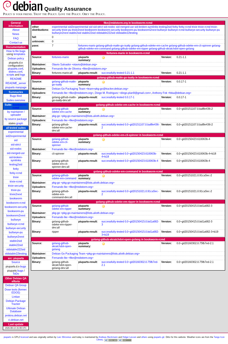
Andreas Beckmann (108, 337)
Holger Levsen (129, 337)
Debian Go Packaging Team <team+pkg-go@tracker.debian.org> (90, 88)
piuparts (7, 337)
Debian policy (16, 58)
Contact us (16, 42)
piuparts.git (159, 337)
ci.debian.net (15, 319)
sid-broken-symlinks (16, 159)
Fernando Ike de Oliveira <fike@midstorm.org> (79, 68)
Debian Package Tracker (16, 302)
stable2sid (16, 240)
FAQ (16, 38)
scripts (10, 74)
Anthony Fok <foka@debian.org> (171, 92)
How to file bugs (15, 51)
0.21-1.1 (129, 72)
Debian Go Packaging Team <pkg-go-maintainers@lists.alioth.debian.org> (96, 253)
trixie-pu (16, 190)
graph (19, 123)
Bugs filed (16, 95)
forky (16, 168)
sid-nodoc (16, 148)
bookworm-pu (16, 211)
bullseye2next (16, 236)
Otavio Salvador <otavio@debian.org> (74, 64)
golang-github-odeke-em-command (64, 177)
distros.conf (15, 71)
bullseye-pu (16, 232)
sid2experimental (16, 136)
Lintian (16, 296)
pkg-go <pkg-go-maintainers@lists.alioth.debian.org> (83, 116)
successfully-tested (112, 72)
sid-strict (16, 144)
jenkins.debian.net (16, 315)
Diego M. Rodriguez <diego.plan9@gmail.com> (123, 92)
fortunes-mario (86, 45)
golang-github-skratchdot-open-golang (171, 48)
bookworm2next (15, 215)
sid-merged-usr (16, 153)
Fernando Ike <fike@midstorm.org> (72, 92)
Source (16, 262)
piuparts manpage (16, 87)
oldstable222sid (15, 249)
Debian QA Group (15, 285)
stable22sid (16, 245)
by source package (16, 119)
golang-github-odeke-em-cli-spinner (190, 45)
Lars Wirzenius (64, 337)
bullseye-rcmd (16, 224)
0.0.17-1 (129, 97)
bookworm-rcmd (15, 202)
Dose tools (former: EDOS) (16, 291)
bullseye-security (16, 228)
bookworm (16, 198)
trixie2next (16, 194)
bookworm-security (16, 207)
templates (19, 54)
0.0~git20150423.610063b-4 (141, 160)
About (15, 29)
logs (22, 74)
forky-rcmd (16, 173)
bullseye (16, 219)
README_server (16, 83)
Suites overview (15, 100)
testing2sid (15, 164)
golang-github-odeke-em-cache (149, 45)
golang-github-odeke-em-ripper (129, 48)
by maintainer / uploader (16, 113)
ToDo (16, 273)
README (16, 78)
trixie (16, 177)
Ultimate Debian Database (15, 310)
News (15, 34)
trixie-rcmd (16, 181)
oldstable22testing (16, 253)
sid (16, 140)
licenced (25, 337)
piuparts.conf (15, 68)
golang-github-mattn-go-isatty (113, 45)
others (144, 337)
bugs (23, 266)
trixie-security (16, 185)
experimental (16, 131)
